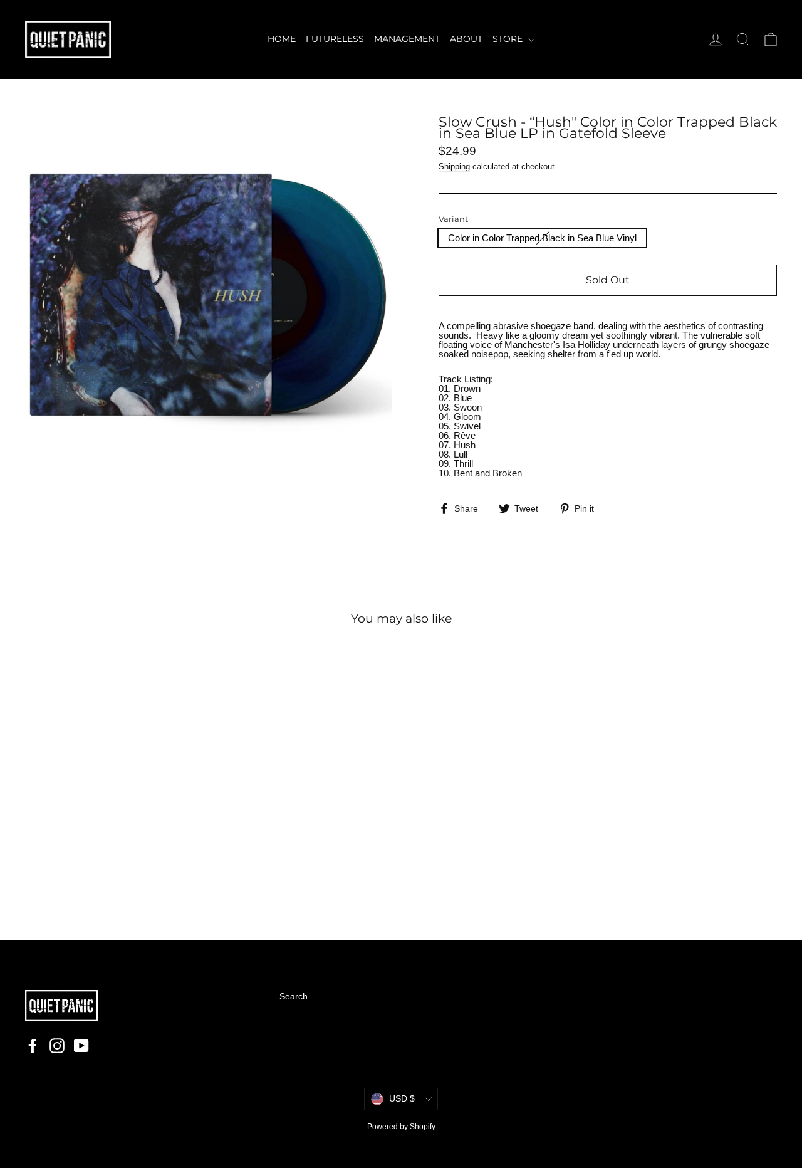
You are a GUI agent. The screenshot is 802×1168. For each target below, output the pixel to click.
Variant (453, 219)
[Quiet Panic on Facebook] (32, 1045)
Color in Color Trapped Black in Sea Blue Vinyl (542, 238)
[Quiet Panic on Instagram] (57, 1045)
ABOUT (466, 39)
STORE (508, 39)
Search (293, 996)
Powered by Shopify (401, 1126)
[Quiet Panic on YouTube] (81, 1045)
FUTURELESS (335, 39)
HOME (282, 39)
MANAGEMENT (407, 39)
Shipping (454, 166)
